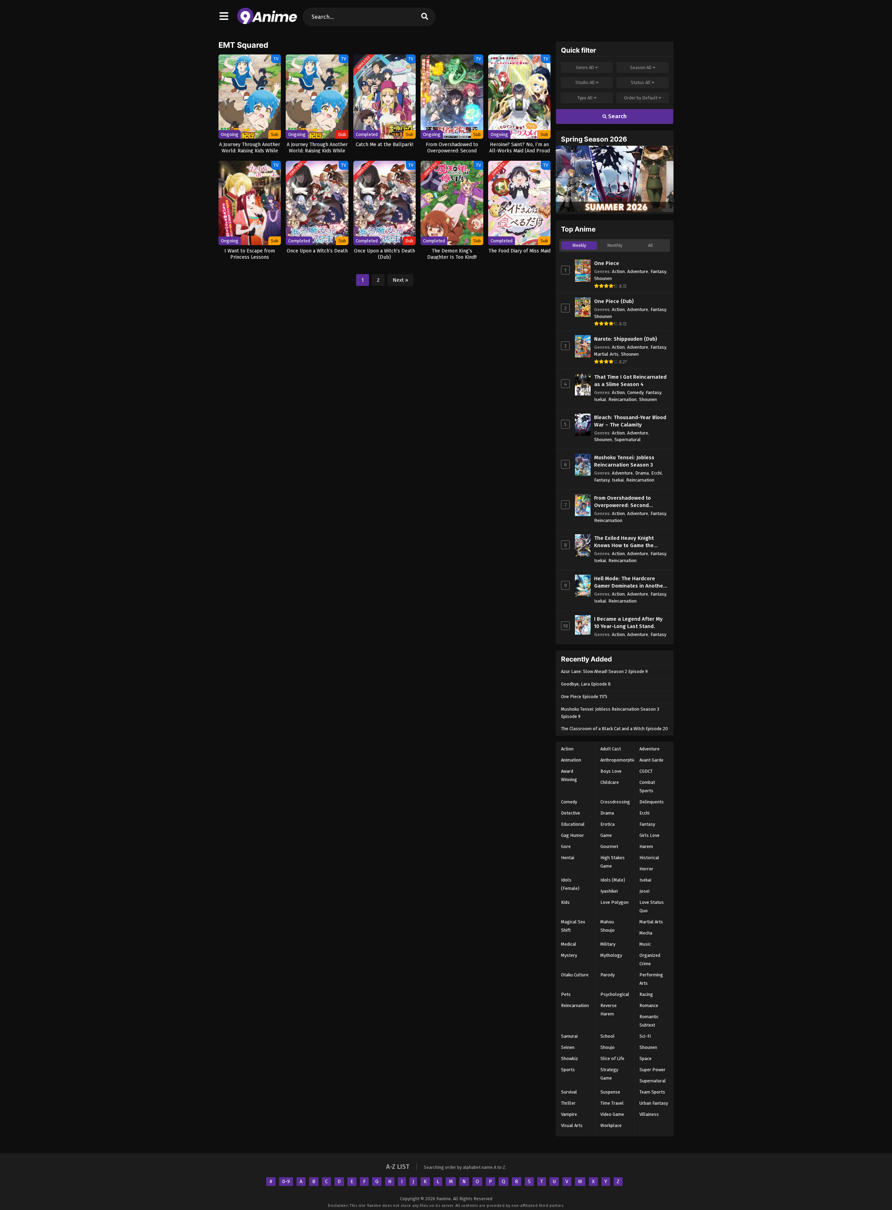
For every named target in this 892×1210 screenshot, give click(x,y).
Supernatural (627, 439)
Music (645, 944)
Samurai (569, 1036)
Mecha (645, 933)
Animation (571, 760)
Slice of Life (612, 1058)
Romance (648, 1005)
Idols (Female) (570, 884)
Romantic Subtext (649, 1021)
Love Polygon (614, 902)
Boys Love (611, 771)
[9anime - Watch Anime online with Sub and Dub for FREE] (267, 23)
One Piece (606, 263)
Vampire (569, 1114)
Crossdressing (615, 801)
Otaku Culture (575, 974)
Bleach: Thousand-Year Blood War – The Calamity (630, 421)
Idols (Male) (612, 880)
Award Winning (569, 775)
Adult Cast (610, 748)
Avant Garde (651, 760)
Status (641, 82)
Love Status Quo (651, 906)
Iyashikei (609, 891)
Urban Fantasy (653, 1103)
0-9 (286, 1182)
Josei (644, 891)
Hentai (567, 857)
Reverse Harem (608, 1009)
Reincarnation (622, 399)
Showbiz (569, 1058)
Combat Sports (647, 786)
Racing (646, 994)
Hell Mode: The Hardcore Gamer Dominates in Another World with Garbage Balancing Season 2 (629, 582)
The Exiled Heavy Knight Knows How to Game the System (624, 542)
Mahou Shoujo (607, 926)
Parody (607, 974)
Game (606, 835)
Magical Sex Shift (573, 926)
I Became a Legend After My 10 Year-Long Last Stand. (628, 622)
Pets (566, 994)
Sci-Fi (645, 1036)
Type (585, 97)
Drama (642, 473)
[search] (425, 17)
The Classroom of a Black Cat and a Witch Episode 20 (614, 728)
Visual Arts (572, 1125)
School (607, 1036)
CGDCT (646, 771)
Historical (649, 857)
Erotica (607, 824)
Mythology (611, 955)
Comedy (635, 392)
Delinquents (651, 801)
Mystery (569, 955)
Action (618, 271)
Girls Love (649, 835)
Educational (573, 824)
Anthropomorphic (618, 760)
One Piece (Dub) (614, 301)
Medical (568, 944)
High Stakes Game (612, 862)
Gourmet (609, 846)
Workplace (611, 1125)
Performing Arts (651, 979)
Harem (646, 846)
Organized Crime (649, 959)
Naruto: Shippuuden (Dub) (625, 339)
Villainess (649, 1114)
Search (617, 116)
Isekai (600, 399)
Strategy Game (609, 1074)
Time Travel (612, 1103)
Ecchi (656, 473)
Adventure (637, 271)
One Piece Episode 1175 (584, 696)
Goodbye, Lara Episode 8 (586, 684)
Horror (646, 868)
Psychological (614, 994)
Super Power (652, 1069)
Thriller (568, 1103)
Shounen (603, 278)
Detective (570, 813)
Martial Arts (606, 354)
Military (607, 944)
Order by (641, 97)
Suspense (610, 1092)
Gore (566, 846)
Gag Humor (572, 835)
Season (641, 67)
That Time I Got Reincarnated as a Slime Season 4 (630, 380)
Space (645, 1058)
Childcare (609, 782)
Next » (400, 280)
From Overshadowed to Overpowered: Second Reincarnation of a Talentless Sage (630, 502)
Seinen (568, 1047)
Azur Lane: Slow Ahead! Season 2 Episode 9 (604, 671)
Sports (568, 1069)
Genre (585, 67)
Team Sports (652, 1092)
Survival (569, 1092)
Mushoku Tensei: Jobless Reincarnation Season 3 (624, 461)
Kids (565, 902)
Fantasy (658, 271)
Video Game (612, 1114)
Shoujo (607, 1047)
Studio (585, 82)
